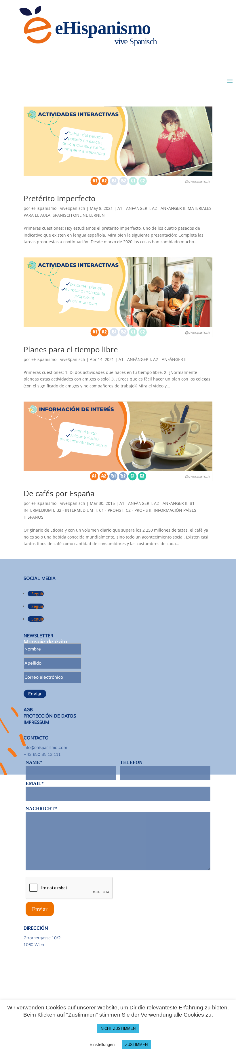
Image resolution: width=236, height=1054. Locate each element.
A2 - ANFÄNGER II (168, 208)
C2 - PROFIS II (138, 510)
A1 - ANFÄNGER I (133, 208)
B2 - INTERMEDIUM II (76, 510)
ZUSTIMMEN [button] (136, 1044)
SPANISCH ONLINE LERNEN (79, 215)
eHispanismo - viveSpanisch (58, 208)
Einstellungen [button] (102, 1044)
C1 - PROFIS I (111, 510)
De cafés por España (59, 493)
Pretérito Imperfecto (60, 198)
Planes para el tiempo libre (71, 349)
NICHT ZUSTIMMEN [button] (118, 1028)
